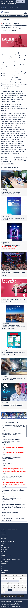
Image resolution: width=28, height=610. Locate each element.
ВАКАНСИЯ (4, 563)
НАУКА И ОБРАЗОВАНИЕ (7, 541)
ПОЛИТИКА (4, 531)
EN (5, 7)
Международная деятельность (10, 560)
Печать (13, 30)
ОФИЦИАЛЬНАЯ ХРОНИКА (8, 527)
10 (3, 585)
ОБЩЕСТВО (4, 537)
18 (7, 587)
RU (3, 7)
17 (3, 587)
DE (7, 7)
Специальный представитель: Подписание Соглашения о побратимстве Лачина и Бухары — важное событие (14, 490)
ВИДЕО (3, 551)
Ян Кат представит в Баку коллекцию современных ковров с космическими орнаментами (12, 405)
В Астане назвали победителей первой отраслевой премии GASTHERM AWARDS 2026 (13, 427)
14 (18, 585)
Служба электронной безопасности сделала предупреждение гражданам (13, 353)
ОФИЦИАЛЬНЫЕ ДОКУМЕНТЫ (9, 529)
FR (9, 7)
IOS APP (3, 572)
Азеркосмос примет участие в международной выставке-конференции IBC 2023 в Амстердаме (13, 327)
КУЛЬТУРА (3, 539)
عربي (13, 7)
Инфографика (5, 549)
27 (14, 590)
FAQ (2, 566)
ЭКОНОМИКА (6, 19)
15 (22, 585)
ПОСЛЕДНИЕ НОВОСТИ (10, 422)
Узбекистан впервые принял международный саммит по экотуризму (13, 513)
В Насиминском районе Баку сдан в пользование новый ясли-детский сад (13, 483)
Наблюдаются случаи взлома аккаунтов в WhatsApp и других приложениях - (13, 246)
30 (26, 590)
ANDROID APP (4, 570)
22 (22, 587)
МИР (2, 545)
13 (14, 585)
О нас (2, 558)
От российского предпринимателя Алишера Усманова (11, 458)
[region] (14, 473)
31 (3, 592)
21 (18, 587)
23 (26, 587)
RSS (2, 568)
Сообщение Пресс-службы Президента (13, 447)
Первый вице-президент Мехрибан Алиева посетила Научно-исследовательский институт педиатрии (14, 470)
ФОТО (2, 553)
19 (11, 587)
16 (26, 585)
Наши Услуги (5, 562)
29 (22, 590)
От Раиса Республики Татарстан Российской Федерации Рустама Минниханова (11, 441)
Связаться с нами (6, 556)
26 (11, 590)
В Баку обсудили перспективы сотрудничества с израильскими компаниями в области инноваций (11, 192)
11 (7, 585)
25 (7, 590)
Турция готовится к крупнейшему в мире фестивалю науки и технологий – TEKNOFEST (13, 274)
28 (18, 590)
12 (11, 585)
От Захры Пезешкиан (8, 463)
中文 (17, 7)
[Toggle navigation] (25, 12)
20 (14, 587)
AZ (1, 7)
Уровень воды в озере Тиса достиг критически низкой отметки (11, 434)
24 (3, 590)
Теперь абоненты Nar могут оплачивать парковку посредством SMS (13, 300)
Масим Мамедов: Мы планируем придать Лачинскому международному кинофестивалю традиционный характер (14, 506)
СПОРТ (3, 543)
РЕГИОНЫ (3, 535)
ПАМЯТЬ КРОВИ (5, 547)
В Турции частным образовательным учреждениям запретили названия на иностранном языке (12, 498)
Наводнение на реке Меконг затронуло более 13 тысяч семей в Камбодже (13, 477)
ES (10, 7)
